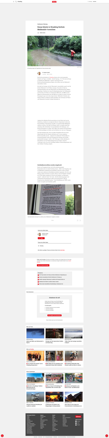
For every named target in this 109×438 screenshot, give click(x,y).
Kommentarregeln (30, 421)
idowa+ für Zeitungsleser (66, 417)
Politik (53, 422)
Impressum (35, 436)
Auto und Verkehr (55, 429)
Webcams (64, 424)
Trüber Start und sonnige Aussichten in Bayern (73, 342)
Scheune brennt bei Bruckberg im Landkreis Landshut (34, 405)
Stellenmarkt (65, 421)
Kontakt (28, 417)
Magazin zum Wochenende (31, 424)
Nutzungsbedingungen (49, 436)
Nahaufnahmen (54, 424)
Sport (53, 418)
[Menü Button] (13, 1)
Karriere (28, 418)
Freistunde (54, 423)
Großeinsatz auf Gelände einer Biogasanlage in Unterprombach (53, 405)
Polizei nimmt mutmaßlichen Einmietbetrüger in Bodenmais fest (51, 283)
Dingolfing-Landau (43, 424)
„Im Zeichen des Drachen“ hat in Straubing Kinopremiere (34, 364)
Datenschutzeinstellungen (71, 436)
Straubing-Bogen (43, 416)
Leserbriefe (28, 422)
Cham (41, 418)
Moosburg (42, 425)
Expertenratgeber (29, 431)
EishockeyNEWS (29, 427)
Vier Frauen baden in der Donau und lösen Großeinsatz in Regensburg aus (53, 274)
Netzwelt (53, 430)
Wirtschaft (54, 425)
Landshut (41, 417)
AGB (43, 436)
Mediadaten (55, 436)
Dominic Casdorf (47, 72)
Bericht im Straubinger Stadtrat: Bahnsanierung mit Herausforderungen (34, 387)
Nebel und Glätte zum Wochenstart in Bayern (34, 342)
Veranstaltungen (65, 425)
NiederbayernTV (29, 429)
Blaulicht (53, 417)
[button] (78, 220)
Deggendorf (42, 427)
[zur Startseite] (78, 416)
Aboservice (64, 418)
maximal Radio (29, 428)
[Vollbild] (79, 186)
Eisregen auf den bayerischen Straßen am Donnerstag (54, 342)
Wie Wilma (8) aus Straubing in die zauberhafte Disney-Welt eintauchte (54, 364)
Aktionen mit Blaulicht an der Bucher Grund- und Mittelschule (72, 386)
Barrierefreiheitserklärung (62, 436)
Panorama (54, 428)
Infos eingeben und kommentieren (54, 315)
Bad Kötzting (42, 421)
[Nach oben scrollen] (106, 435)
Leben (53, 427)
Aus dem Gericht (55, 421)
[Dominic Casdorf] (39, 73)
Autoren (28, 416)
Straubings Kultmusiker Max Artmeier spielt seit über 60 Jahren (73, 364)
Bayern (53, 416)
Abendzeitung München (30, 425)
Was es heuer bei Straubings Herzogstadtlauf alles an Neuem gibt (54, 386)
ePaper (64, 416)
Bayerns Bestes (29, 430)
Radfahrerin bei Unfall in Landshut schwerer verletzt (49, 281)
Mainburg (41, 423)
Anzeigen (64, 423)
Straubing (20, 1)
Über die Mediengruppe (30, 423)
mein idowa (62, 250)
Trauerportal (64, 422)
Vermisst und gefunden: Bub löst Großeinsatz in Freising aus (50, 277)
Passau (41, 428)
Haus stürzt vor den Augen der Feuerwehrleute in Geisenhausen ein (73, 405)
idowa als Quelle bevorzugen (43, 265)
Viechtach (41, 422)
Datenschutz (40, 436)
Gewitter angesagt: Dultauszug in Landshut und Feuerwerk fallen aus (52, 279)
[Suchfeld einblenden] (16, 1)
